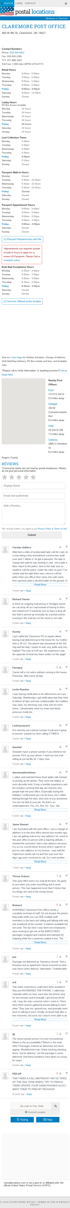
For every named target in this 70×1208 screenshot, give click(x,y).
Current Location (36, 1112)
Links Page (16, 357)
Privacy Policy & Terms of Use (52, 529)
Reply (28, 591)
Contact (30, 3)
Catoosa (52, 439)
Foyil (50, 390)
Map (49, 1119)
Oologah (52, 404)
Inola (50, 426)
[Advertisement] (35, 41)
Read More (40, 584)
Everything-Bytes (22, 1202)
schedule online (12, 260)
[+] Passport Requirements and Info (22, 239)
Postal (34, 11)
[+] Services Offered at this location (22, 301)
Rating (24, 1119)
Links (19, 3)
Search (8, 3)
